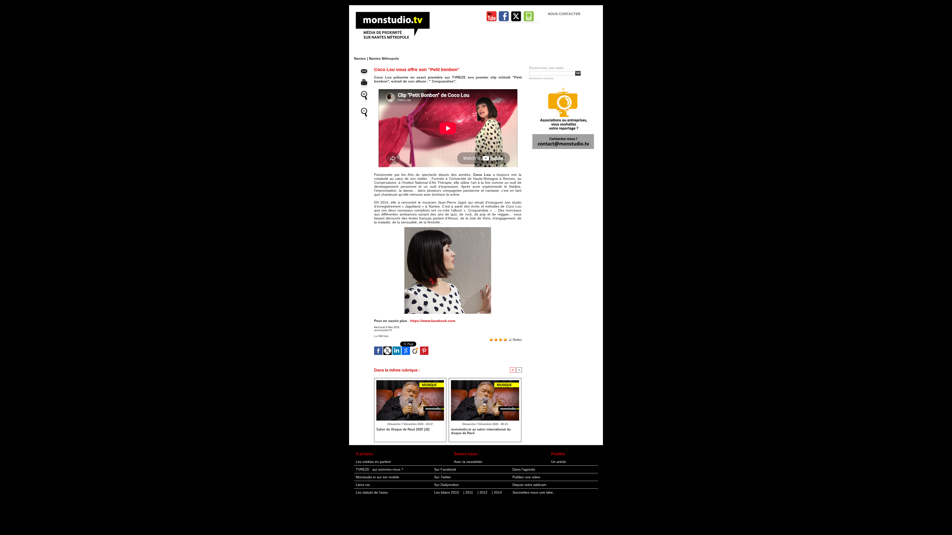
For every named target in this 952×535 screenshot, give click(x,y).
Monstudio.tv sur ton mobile (377, 477)
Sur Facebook (445, 469)
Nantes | (361, 58)
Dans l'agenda (523, 469)
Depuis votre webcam (529, 485)
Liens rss (363, 485)
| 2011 (468, 492)
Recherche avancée (541, 78)
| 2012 (482, 492)
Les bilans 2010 (447, 492)
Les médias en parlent (373, 462)
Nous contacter (564, 14)
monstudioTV (383, 330)
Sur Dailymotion (446, 485)
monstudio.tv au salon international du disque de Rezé (481, 431)
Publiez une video (526, 477)
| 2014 (497, 492)
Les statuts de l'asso (372, 492)
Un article (558, 462)
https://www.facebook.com (432, 321)
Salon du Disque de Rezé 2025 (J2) (402, 429)
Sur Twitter (442, 477)
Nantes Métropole (384, 58)
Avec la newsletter (468, 462)
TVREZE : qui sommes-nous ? (379, 469)
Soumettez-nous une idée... (534, 492)
